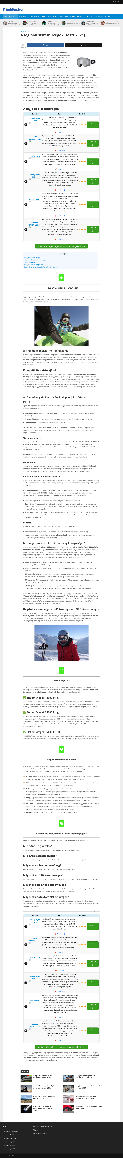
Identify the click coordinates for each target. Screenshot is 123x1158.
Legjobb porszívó (9, 1145)
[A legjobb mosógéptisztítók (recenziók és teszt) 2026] (5, 23)
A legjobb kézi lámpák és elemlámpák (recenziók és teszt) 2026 (45, 1108)
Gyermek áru (35, 16)
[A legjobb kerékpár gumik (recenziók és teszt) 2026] (24, 23)
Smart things (70, 16)
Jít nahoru (97, 910)
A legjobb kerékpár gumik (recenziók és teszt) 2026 (32, 23)
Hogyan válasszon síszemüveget (35, 260)
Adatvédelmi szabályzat (41, 1134)
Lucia (23, 39)
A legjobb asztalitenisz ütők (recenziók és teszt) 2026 (86, 1097)
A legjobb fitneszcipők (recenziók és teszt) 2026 (89, 1107)
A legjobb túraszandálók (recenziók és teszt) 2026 (88, 1087)
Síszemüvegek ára (30, 262)
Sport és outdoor (10, 16)
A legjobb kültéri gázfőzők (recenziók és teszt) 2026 (92, 23)
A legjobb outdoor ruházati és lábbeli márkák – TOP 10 (44, 1097)
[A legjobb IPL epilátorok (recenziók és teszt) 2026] (102, 23)
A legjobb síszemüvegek (32, 258)
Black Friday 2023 (9, 1149)
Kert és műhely (101, 16)
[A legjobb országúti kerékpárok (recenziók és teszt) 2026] (26, 1089)
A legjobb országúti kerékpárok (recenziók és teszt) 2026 (44, 1087)
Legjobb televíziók (9, 1135)
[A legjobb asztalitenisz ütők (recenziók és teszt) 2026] (68, 1099)
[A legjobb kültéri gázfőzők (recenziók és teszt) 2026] (83, 23)
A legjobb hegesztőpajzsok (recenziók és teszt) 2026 (53, 23)
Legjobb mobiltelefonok (11, 1131)
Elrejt (66, 254)
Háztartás (46, 16)
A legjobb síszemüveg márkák (34, 265)
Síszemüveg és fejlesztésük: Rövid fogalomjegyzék (41, 267)
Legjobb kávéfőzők (9, 1138)
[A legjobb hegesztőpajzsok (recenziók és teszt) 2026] (44, 23)
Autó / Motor (24, 16)
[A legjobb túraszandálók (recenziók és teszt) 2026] (68, 1089)
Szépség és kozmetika (84, 16)
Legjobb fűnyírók (9, 1142)
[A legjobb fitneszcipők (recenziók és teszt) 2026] (68, 1109)
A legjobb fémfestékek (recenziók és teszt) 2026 (73, 22)
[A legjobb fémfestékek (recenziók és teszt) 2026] (63, 23)
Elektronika (57, 16)
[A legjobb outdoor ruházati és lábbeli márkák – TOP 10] (26, 1099)
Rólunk (35, 1130)
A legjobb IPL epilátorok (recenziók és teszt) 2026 (112, 22)
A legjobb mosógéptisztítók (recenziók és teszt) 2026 (14, 23)
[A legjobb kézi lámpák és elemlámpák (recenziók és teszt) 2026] (26, 1109)
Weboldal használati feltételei (43, 1126)
